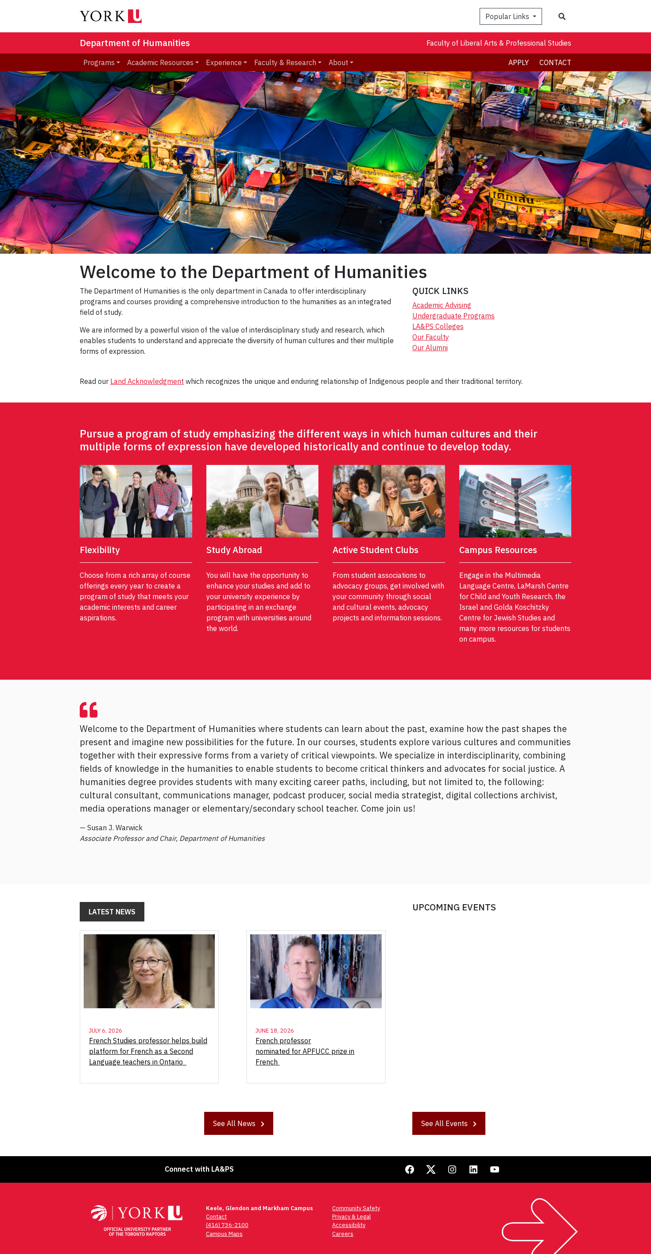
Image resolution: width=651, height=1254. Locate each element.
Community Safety (356, 1208)
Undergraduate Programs (453, 315)
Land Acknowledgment (147, 381)
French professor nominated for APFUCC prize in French (305, 1051)
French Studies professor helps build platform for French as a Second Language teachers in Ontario (148, 1051)
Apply (518, 62)
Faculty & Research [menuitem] (285, 62)
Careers (342, 1234)
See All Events (445, 1123)
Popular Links (508, 16)
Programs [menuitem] (99, 62)
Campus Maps (224, 1234)
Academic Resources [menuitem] (160, 62)
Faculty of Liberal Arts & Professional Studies (498, 43)
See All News (235, 1123)
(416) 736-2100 (227, 1225)
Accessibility (348, 1225)
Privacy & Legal (351, 1216)
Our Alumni (430, 347)
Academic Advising (441, 305)
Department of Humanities (135, 43)
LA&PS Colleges (438, 326)
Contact (555, 62)
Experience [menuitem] (224, 62)
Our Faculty (430, 337)
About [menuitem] (338, 62)
